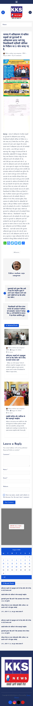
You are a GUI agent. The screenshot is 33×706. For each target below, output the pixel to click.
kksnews (17, 252)
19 (12, 566)
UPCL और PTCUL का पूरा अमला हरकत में (12, 611)
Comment (6, 454)
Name (5, 469)
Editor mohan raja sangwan (13, 53)
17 (3, 566)
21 (20, 566)
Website (5, 486)
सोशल (23, 53)
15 (25, 563)
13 (16, 563)
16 (29, 563)
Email (5, 478)
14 (20, 563)
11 (7, 563)
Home (5, 24)
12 (12, 563)
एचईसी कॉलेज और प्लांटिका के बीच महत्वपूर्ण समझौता (13, 594)
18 (8, 566)
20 (16, 566)
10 (3, 563)
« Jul (3, 577)
